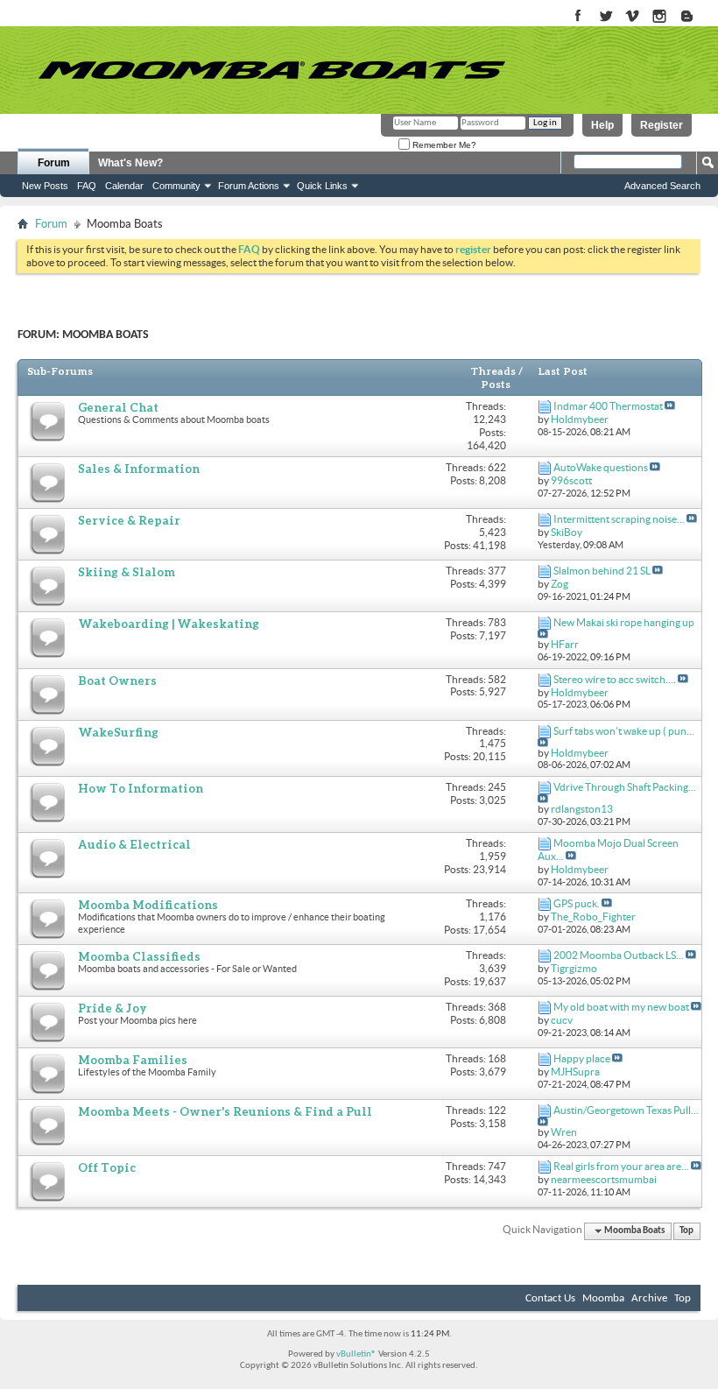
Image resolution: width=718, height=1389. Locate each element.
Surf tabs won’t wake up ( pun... (623, 731)
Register (661, 125)
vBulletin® (356, 1354)
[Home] (271, 70)
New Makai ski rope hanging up (623, 622)
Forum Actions (248, 185)
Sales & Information (139, 469)
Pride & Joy (112, 1008)
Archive (649, 1298)
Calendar (124, 185)
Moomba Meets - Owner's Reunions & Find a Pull (225, 1111)
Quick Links (322, 185)
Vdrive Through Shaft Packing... (624, 787)
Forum (54, 163)
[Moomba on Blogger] (695, 17)
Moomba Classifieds (139, 956)
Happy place (581, 1058)
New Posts (45, 185)
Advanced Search (662, 185)
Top (686, 1231)
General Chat (118, 407)
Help (602, 125)
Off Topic (107, 1167)
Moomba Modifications (148, 905)
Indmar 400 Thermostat (608, 406)
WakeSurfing (118, 732)
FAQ (86, 185)
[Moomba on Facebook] (578, 17)
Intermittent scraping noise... (619, 519)
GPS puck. (576, 903)
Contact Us (550, 1298)
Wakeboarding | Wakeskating (168, 624)
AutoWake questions (600, 467)
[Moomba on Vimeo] (632, 17)
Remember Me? (443, 145)
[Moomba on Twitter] (605, 17)
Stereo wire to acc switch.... (614, 679)
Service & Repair (129, 520)
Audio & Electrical (134, 844)
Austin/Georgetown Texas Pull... (626, 1110)
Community (176, 185)
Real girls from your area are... (621, 1166)
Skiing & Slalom (126, 572)
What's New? (130, 163)
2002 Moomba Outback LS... (618, 955)
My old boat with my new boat (621, 1006)
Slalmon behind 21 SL (602, 570)
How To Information (140, 788)
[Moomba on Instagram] (659, 17)
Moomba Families (132, 1060)
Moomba (603, 1298)
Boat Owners (117, 680)
